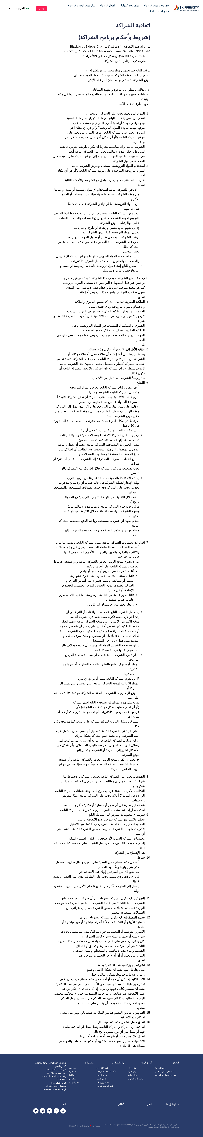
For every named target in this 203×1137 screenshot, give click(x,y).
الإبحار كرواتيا (108, 5)
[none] (18, 8)
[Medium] (42, 1111)
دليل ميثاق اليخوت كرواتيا (82, 5)
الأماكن (121, 1104)
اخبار (151, 11)
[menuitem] (18, 8)
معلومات (164, 11)
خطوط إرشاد (172, 1104)
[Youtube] (49, 1111)
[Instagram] (63, 1111)
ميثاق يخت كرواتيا (130, 5)
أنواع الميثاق (146, 1062)
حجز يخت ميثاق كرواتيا (157, 5)
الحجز (176, 1062)
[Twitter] (36, 1111)
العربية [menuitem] (20, 8)
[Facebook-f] (56, 1111)
